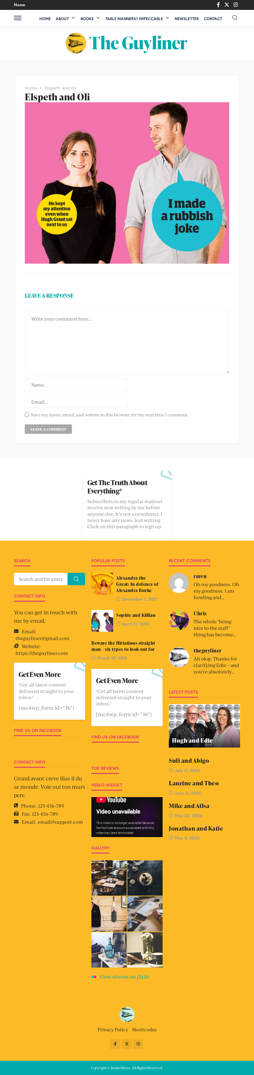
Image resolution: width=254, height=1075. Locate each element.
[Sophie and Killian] (102, 621)
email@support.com (60, 821)
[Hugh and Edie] (204, 726)
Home (19, 4)
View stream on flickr (124, 976)
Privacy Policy (113, 1029)
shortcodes (144, 1029)
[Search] (235, 18)
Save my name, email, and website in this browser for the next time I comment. (109, 415)
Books (87, 18)
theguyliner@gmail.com (42, 638)
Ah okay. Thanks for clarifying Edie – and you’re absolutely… (216, 665)
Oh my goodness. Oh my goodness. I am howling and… (216, 590)
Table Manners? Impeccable (134, 18)
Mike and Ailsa (189, 806)
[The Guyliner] (127, 43)
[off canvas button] (17, 18)
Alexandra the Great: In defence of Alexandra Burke (137, 584)
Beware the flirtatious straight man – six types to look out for (123, 646)
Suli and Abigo (189, 761)
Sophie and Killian (135, 615)
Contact (213, 18)
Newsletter (187, 18)
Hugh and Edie (192, 740)
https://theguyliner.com (41, 653)
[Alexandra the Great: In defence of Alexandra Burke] (102, 584)
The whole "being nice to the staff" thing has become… (215, 628)
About (62, 18)
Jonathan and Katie (196, 828)
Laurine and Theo (194, 783)
